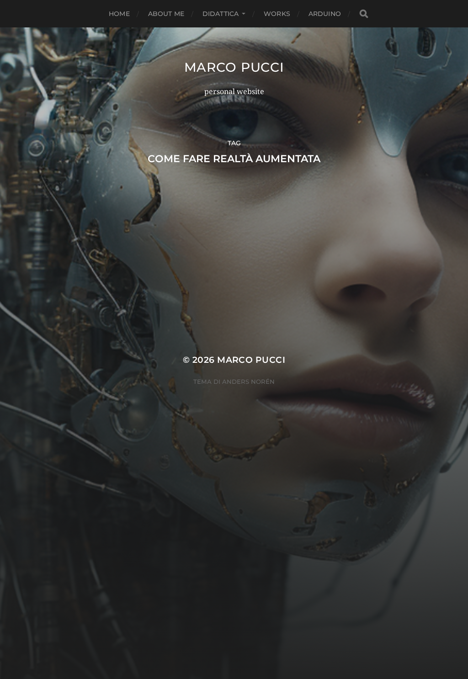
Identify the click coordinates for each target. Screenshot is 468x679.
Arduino (324, 14)
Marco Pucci (234, 67)
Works (277, 14)
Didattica (220, 14)
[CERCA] (363, 14)
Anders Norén (248, 381)
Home (119, 14)
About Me (166, 14)
